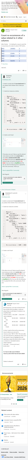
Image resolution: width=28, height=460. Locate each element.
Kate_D (11, 422)
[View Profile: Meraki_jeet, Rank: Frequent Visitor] (4, 304)
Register (20, 17)
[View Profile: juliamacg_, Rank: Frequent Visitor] (3, 30)
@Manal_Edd (7, 79)
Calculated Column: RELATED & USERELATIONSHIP (12, 426)
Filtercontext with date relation (11, 414)
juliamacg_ (7, 29)
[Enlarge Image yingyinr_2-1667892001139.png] (14, 142)
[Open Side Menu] (2, 17)
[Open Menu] (26, 21)
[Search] (17, 17)
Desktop (4, 21)
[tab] (13, 404)
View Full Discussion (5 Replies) (8, 189)
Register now (4, 12)
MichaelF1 (12, 436)
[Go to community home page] (9, 17)
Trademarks (3, 455)
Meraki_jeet (9, 303)
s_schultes (13, 416)
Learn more (18, 26)
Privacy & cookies (13, 452)
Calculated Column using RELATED (12, 420)
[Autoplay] (11, 404)
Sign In (24, 17)
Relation (6, 440)
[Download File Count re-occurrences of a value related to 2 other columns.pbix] (24, 178)
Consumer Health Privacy (19, 457)
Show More (5, 64)
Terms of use (21, 452)
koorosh (12, 442)
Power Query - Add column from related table (14, 433)
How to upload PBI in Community (11, 170)
